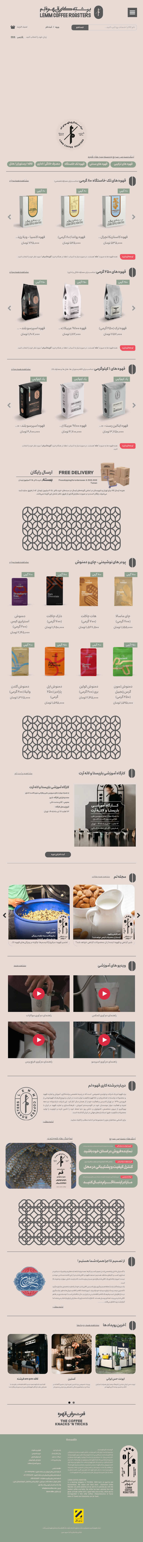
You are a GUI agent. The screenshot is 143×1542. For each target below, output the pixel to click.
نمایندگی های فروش (34, 1460)
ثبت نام (49, 27)
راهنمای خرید (57, 1450)
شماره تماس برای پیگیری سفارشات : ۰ (46, 1478)
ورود (57, 27)
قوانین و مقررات (36, 1450)
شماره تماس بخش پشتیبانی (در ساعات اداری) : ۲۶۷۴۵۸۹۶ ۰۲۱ (42, 1475)
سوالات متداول (56, 1457)
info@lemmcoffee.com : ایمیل (51, 1488)
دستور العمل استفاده (34, 1463)
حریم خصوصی (36, 1453)
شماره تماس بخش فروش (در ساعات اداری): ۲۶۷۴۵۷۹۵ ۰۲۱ (43, 1472)
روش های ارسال (56, 1453)
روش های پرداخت (56, 1460)
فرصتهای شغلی (36, 1457)
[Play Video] (104, 993)
